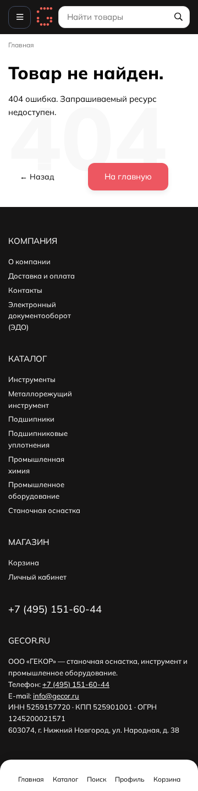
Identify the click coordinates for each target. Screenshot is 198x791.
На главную (128, 176)
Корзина (23, 562)
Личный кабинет (37, 576)
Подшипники (31, 418)
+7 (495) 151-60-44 (75, 684)
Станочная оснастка (44, 510)
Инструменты (32, 379)
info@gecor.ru (56, 695)
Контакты (25, 290)
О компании (29, 261)
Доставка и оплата (41, 275)
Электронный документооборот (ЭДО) (39, 316)
